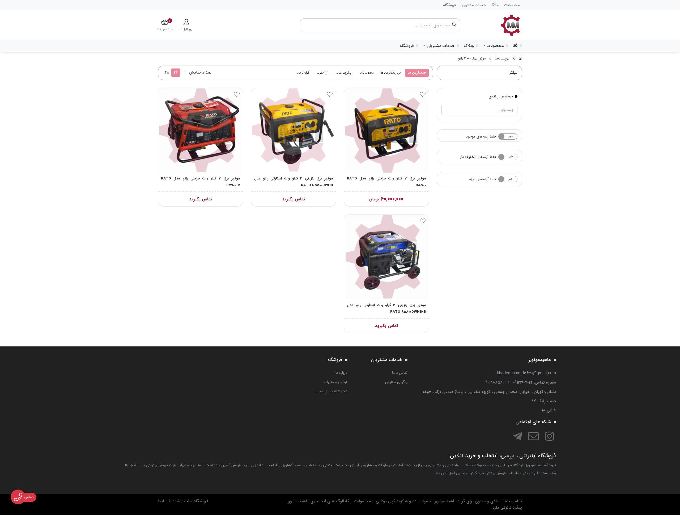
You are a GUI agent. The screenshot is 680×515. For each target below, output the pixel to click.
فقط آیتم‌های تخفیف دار (478, 157)
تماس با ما (399, 373)
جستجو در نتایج (501, 96)
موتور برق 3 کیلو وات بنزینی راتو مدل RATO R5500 (386, 182)
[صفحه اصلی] (520, 58)
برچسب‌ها (502, 58)
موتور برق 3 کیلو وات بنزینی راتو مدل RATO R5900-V (200, 182)
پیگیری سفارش (396, 382)
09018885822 (495, 382)
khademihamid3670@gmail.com (526, 373)
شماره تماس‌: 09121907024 (534, 382)
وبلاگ (469, 45)
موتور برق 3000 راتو (472, 58)
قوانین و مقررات (335, 382)
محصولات (495, 45)
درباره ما (341, 373)
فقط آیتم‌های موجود (481, 136)
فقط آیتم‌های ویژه (482, 179)
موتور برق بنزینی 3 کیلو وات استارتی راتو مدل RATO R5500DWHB (293, 182)
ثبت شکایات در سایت (331, 391)
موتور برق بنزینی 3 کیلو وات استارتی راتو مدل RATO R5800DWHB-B (386, 308)
